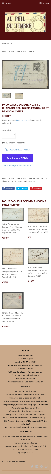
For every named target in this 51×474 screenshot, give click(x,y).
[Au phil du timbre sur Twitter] (32, 467)
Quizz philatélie (25, 453)
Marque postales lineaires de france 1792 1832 (25, 446)
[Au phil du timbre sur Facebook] (36, 467)
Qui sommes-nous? (25, 355)
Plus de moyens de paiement (17, 165)
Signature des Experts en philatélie (25, 398)
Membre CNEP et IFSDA (25, 362)
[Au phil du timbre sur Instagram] (46, 467)
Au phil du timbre (17, 462)
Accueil (5, 43)
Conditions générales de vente (25, 375)
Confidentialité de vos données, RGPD (25, 382)
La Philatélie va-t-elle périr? (25, 449)
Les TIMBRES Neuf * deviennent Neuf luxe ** (25, 394)
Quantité (6, 130)
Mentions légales (25, 359)
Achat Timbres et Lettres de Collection (25, 365)
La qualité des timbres (25, 391)
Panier (46, 3)
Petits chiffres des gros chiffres (25, 408)
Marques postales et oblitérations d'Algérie (25, 414)
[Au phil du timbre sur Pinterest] (41, 467)
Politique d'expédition (25, 378)
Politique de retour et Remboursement (25, 372)
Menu (8, 3)
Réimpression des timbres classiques (26, 411)
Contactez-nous (25, 368)
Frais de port (21, 120)
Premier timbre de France (25, 443)
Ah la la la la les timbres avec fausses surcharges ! (25, 418)
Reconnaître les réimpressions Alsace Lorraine (26, 427)
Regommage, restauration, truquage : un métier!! (25, 404)
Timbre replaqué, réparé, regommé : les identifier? (25, 401)
